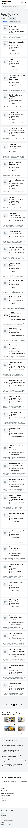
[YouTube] (12, 810)
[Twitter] (6, 810)
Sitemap (2, 822)
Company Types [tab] (5, 781)
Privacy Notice (3, 815)
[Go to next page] (24, 705)
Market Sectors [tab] (14, 781)
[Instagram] (9, 810)
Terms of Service (4, 817)
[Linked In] (1, 810)
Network (4, 3)
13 (21, 704)
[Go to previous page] (4, 705)
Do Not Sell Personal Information (7, 820)
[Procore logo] (6, 1)
